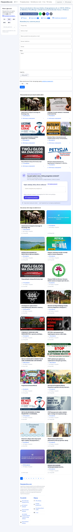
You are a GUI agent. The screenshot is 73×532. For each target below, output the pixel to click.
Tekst (21, 50)
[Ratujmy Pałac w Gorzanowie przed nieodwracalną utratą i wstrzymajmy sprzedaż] (58, 133)
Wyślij (22, 87)
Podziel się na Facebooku (30, 14)
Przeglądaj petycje (24, 2)
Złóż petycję (68, 2)
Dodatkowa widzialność (60, 18)
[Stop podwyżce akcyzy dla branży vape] (32, 157)
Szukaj (50, 2)
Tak (22, 83)
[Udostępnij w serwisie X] (43, 13)
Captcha (22, 72)
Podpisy (46, 18)
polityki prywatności (47, 81)
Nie (27, 83)
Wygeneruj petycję (32, 197)
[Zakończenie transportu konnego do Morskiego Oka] (32, 108)
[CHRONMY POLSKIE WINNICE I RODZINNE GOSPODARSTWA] (58, 108)
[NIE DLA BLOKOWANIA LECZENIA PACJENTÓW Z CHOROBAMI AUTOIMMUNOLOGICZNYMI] (32, 133)
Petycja (24, 18)
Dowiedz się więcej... (10, 16)
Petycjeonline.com (6, 2)
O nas (43, 2)
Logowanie (59, 2)
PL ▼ (17, 1)
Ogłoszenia (34, 18)
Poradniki (23, 498)
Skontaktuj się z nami (36, 2)
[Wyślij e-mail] (47, 13)
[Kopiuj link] (51, 13)
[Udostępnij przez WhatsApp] (40, 13)
